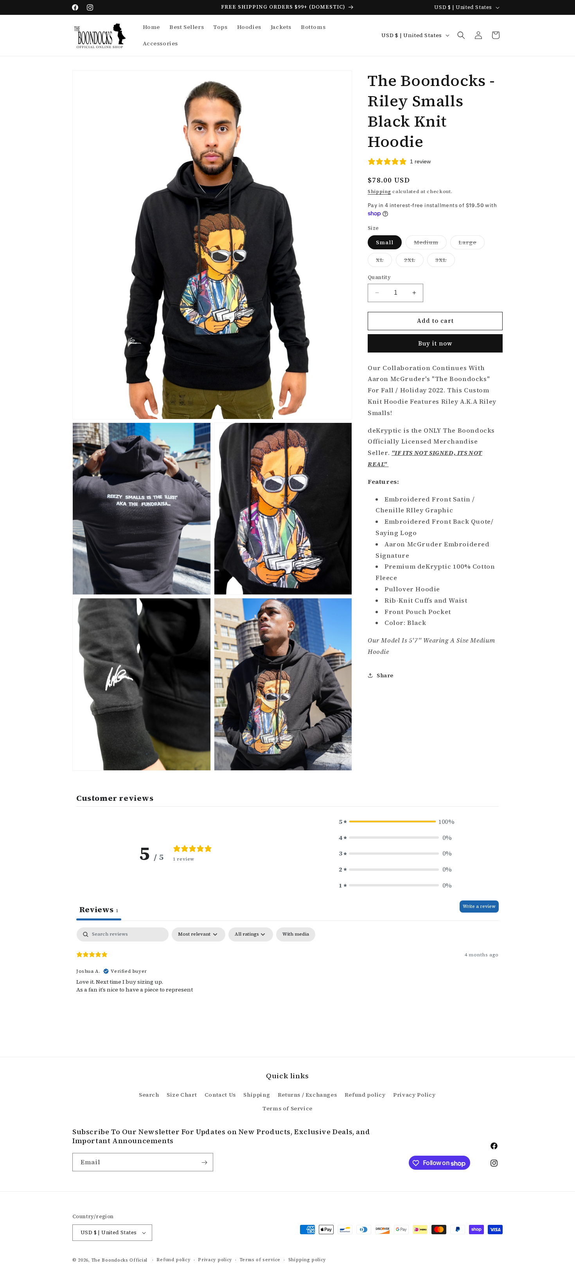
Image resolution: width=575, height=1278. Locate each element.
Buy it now (435, 343)
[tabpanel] (287, 977)
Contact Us (220, 1095)
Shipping (379, 191)
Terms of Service (287, 1108)
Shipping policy (307, 1259)
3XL (445, 261)
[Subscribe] (204, 1162)
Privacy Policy (414, 1095)
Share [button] (385, 675)
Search (149, 1095)
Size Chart (182, 1095)
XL (384, 261)
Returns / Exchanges (307, 1095)
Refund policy (365, 1095)
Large (471, 243)
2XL (414, 261)
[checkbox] (295, 934)
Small (385, 242)
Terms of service (260, 1259)
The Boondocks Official (119, 1260)
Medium (430, 243)
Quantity (379, 277)
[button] (461, 35)
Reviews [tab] (98, 909)
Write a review (479, 906)
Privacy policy (215, 1259)
